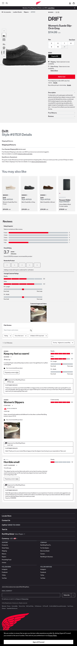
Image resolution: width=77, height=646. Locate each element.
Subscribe (67, 595)
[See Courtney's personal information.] (12, 405)
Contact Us (6, 520)
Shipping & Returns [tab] (7, 141)
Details (55, 83)
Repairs (4, 557)
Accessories (7, 12)
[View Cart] (74, 3)
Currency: (5, 538)
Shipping (4, 551)
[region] (38, 638)
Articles (4, 562)
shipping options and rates (25, 154)
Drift (17, 372)
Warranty (4, 606)
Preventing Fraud (6, 559)
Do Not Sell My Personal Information (57, 606)
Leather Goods (17, 12)
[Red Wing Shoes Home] (38, 3)
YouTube (4, 578)
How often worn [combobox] (19, 336)
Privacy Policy (52, 635)
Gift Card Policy (30, 606)
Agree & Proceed (38, 642)
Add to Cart (61, 77)
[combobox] (64, 342)
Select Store (54, 70)
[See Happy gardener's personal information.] (16, 465)
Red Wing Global (8, 534)
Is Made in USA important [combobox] (37, 336)
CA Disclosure (38, 606)
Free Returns (52, 113)
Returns (4, 554)
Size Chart (72, 40)
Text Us (4, 529)
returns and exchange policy (38, 162)
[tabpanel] (38, 153)
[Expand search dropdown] (7, 3)
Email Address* (7, 591)
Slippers (26, 12)
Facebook (5, 572)
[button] (4, 31)
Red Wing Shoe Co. (45, 545)
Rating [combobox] (6, 336)
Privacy (18, 599)
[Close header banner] (74, 8)
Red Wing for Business (46, 557)
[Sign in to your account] (70, 3)
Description (52, 92)
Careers (42, 554)
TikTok (4, 575)
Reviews (51, 116)
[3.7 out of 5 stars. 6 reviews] (25, 195)
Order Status (5, 548)
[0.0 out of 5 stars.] (62, 197)
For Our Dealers (44, 548)
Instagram (4, 569)
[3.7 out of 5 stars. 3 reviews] (6, 195)
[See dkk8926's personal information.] (11, 357)
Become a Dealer (45, 551)
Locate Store (6, 516)
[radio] (51, 43)
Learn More (51, 8)
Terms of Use (25, 599)
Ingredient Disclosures (12, 608)
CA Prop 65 (45, 606)
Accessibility (15, 606)
